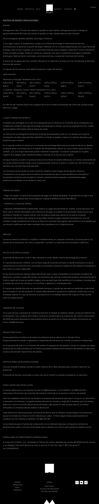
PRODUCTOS (17, 485)
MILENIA (17, 482)
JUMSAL (49, 482)
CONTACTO (17, 490)
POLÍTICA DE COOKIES (49, 491)
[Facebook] (77, 482)
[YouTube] (81, 482)
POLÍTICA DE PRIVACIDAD (49, 489)
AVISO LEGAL (49, 486)
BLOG (17, 487)
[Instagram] (86, 482)
